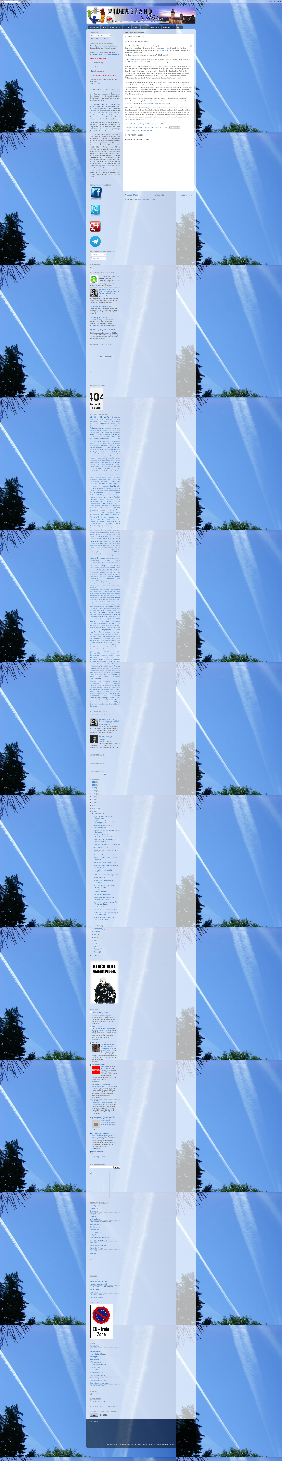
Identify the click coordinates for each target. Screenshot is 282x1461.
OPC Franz (102, 618)
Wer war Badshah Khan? (102, 895)
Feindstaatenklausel (114, 490)
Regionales (167, 27)
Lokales (92, 581)
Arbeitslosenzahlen (112, 439)
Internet (118, 541)
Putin (113, 630)
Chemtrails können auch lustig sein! (106, 855)
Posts (94, 254)
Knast (118, 556)
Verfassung (117, 683)
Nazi (102, 608)
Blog (104, 27)
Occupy (110, 612)
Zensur (117, 704)
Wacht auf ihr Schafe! (101, 907)
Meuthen (98, 593)
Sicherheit (106, 649)
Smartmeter (113, 649)
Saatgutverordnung (105, 640)
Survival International (97, 1386)
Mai (95, 940)
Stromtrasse (107, 659)
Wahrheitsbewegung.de (98, 1364)
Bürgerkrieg (101, 458)
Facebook (92, 490)
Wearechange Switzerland (99, 1378)
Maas (118, 581)
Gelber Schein (105, 507)
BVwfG (95, 460)
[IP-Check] (94, 1394)
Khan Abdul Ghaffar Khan (136, 62)
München (117, 602)
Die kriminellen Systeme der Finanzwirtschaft (103, 826)
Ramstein (96, 634)
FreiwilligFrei (94, 1206)
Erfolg (95, 483)
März (96, 946)
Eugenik (93, 488)
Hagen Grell (116, 526)
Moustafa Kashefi (101, 602)
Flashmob (93, 495)
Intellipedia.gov (95, 1214)
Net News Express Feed (101, 1084)
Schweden (105, 644)
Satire (97, 642)
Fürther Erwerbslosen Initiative (100, 1222)
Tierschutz (107, 672)
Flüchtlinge (101, 495)
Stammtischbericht (96, 659)
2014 (94, 799)
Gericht (112, 512)
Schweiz (111, 645)
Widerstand (109, 700)
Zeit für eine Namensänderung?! (101, 306)
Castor (108, 460)
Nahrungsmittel (110, 606)
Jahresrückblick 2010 (101, 847)
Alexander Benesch (114, 428)
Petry (98, 625)
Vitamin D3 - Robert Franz (100, 715)
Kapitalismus (98, 552)
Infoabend (103, 538)
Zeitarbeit (112, 704)
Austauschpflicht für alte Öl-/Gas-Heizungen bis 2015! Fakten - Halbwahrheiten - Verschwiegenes (109, 292)
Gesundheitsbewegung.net (99, 1383)
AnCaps (100, 434)
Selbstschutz (96, 647)
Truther (118, 672)
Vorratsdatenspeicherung (98, 1240)
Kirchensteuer (93, 556)
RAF (114, 632)
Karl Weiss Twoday (96, 1248)
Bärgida (111, 445)
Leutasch (109, 574)
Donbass (117, 471)
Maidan (101, 583)
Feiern (106, 490)
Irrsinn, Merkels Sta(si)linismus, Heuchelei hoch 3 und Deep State (109, 1122)
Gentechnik (111, 510)
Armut (99, 441)
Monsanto (116, 598)
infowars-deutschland (100, 1133)
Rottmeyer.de (94, 1229)
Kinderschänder (99, 554)
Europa (102, 488)
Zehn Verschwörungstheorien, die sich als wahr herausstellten (104, 1136)
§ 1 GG (92, 417)
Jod (116, 547)
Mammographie (107, 583)
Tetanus (102, 670)
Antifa (108, 436)
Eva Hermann (116, 488)
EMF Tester (112, 479)
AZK (104, 443)
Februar (97, 949)
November (98, 923)
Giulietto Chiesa (110, 519)
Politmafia (106, 627)
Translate (106, 38)
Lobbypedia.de (95, 1219)
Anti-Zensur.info (95, 1224)
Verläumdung (107, 685)
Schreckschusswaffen (96, 644)
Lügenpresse (112, 581)
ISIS (106, 543)
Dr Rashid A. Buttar (101, 473)
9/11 (101, 421)
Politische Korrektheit (95, 627)
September (98, 929)
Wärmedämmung (94, 695)
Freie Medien (108, 497)
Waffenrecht (105, 691)
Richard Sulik (112, 636)
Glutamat (100, 523)
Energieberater (94, 481)
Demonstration (95, 469)
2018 (94, 788)
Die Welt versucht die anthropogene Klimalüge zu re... (106, 822)
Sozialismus (104, 655)
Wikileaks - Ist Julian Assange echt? (106, 875)
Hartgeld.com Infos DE (98, 1235)
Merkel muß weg (99, 591)
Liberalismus (116, 574)
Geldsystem (116, 508)
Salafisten (92, 642)
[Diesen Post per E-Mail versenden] (170, 127)
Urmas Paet (111, 679)
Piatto (110, 625)
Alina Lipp (93, 430)
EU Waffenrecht (104, 486)
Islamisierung (116, 543)
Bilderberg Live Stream (99, 318)
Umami (106, 676)
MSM (112, 602)
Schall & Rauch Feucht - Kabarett (101, 1287)
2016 (94, 794)
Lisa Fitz (102, 576)
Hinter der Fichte (98, 1065)
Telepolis (93, 1216)
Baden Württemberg (114, 443)
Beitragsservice (94, 449)
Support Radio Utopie (99, 1014)
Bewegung (107, 449)
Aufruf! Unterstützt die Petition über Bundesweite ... (106, 851)
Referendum (111, 634)
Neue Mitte (107, 608)
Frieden (117, 499)
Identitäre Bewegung (97, 536)
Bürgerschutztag (110, 458)
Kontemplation (95, 563)
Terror (107, 668)
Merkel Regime (110, 591)
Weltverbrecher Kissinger (99, 698)
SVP (110, 661)
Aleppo (107, 428)
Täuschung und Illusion (99, 666)
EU (119, 483)
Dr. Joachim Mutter (112, 473)
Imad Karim (109, 536)
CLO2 (97, 464)
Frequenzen (110, 499)
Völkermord (100, 687)
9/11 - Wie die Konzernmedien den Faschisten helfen (106, 891)
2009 (94, 955)
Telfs (103, 668)
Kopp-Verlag (94, 1251)
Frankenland (93, 497)
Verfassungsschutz (95, 685)
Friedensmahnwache (96, 501)
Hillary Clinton (110, 532)
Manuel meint (95, 585)
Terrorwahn (94, 670)
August (96, 931)
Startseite (159, 195)
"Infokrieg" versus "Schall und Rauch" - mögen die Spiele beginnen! (103, 330)
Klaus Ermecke (104, 556)
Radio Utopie (97, 1026)
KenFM (114, 552)
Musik (113, 604)
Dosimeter (92, 473)
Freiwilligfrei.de (95, 1351)
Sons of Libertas (109, 653)
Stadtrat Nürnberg (103, 657)
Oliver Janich (112, 616)
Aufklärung (93, 125)
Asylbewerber (116, 441)
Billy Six (114, 452)
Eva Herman (107, 488)
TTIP (96, 674)
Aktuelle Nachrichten (100, 1012)
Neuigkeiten (113, 608)
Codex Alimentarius (107, 464)
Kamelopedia (94, 1289)
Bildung (109, 452)
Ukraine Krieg (95, 676)
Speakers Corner (114, 655)
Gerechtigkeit (105, 512)
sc (100, 642)
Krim (101, 567)
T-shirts (118, 661)
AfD (97, 424)
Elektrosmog (103, 479)
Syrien (113, 661)
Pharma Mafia (105, 625)
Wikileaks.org (94, 1208)
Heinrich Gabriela (95, 530)
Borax (91, 454)
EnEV (91, 483)
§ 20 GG (106, 417)
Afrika (113, 424)
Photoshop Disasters (97, 1297)
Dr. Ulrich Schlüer (115, 475)
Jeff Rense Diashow (97, 1295)
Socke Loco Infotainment (98, 1281)
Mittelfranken (93, 598)
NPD (91, 612)
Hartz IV (100, 528)
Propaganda (106, 630)
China (102, 462)
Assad (107, 441)
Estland (110, 483)
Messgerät (93, 593)
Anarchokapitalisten (115, 432)
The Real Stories (98, 1151)
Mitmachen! (94, 27)
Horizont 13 (94, 1370)
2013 (94, 802)
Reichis (92, 636)
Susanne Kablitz (103, 661)
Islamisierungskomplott (96, 545)
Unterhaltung (104, 679)
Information (96, 541)
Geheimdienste (114, 505)
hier (131, 53)
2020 (94, 785)
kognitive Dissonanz (98, 558)
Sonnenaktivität (95, 653)
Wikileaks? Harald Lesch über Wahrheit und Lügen (104, 898)
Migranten (117, 593)
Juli (95, 934)
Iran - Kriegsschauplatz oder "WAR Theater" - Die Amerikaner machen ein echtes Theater (109, 1047)
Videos (127, 27)
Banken (104, 445)
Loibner (118, 578)
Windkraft (92, 702)
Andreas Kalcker (108, 434)
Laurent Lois (102, 574)
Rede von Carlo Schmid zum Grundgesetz (103, 817)
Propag (99, 630)
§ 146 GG (98, 417)
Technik (111, 666)
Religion (105, 636)
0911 (111, 417)
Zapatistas (105, 704)
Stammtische (154, 27)
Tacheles (92, 663)
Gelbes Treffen (95, 1367)
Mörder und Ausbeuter (111, 600)
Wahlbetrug (93, 693)
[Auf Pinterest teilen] (178, 127)
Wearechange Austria (97, 1375)
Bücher (136, 27)
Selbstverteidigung (105, 647)
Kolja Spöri (109, 558)
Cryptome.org (94, 1211)
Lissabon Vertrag (113, 576)
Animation (116, 434)
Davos (105, 466)
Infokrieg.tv (93, 1357)
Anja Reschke (94, 436)
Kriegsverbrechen (94, 567)
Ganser (92, 505)
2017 (94, 791)
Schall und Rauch (106, 642)
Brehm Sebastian (103, 454)
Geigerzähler (93, 507)
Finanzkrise (115, 493)
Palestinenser (94, 623)
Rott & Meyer (97, 1101)
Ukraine (117, 674)
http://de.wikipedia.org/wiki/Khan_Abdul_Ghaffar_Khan (147, 124)
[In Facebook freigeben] (176, 127)
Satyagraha (163, 103)
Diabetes (114, 468)
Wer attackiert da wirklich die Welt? (106, 910)
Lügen (106, 581)
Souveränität (94, 655)
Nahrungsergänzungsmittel (97, 606)
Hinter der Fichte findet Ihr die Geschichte (109, 1067)
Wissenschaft (110, 702)
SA (98, 640)
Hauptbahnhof (109, 528)
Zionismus (93, 706)
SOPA (118, 653)
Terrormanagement (115, 668)
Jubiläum (97, 549)
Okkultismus (116, 614)
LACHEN (116, 570)
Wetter (118, 697)
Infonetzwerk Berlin (96, 1372)
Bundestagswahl (115, 456)
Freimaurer (94, 499)
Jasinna (117, 545)
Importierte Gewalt (95, 538)
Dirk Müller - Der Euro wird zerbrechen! (103, 871)
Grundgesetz (98, 526)
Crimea (101, 466)
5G (98, 421)
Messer (118, 591)
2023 (94, 782)
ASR (103, 441)
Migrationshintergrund (108, 595)
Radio (101, 632)
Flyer (144, 27)
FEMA (91, 493)
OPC (96, 618)
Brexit (118, 454)
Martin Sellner (116, 585)
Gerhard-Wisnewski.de (98, 1245)
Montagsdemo (94, 600)
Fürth (103, 503)
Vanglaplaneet (106, 681)
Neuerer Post (131, 195)
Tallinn (98, 663)
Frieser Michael (113, 501)
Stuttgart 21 (94, 661)
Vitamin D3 (116, 685)
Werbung (112, 698)
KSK (115, 567)
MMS (99, 598)
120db (91, 419)
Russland (93, 640)
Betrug (102, 449)
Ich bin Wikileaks (99, 877)
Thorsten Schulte (98, 672)
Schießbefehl (116, 642)
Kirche (118, 554)
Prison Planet (93, 630)
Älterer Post (186, 195)
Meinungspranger (115, 589)
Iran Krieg (100, 543)
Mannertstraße (116, 583)
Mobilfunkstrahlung (107, 598)
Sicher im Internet (96, 649)
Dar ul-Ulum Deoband (162, 87)
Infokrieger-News (98, 1157)
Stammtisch (115, 657)
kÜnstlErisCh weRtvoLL (104, 570)
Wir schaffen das (101, 702)
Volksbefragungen (115, 687)
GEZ (103, 519)
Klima (113, 556)
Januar (96, 952)
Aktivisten (100, 428)
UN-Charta (108, 113)
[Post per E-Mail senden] (166, 127)
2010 (94, 811)
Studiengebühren (115, 659)
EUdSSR (115, 485)
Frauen (100, 497)
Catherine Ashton (115, 460)
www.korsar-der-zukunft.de (163, 48)
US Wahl (117, 679)
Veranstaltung (116, 681)
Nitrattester (109, 610)
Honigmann (117, 532)
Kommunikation (94, 560)
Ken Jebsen (107, 552)
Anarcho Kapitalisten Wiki (98, 1284)
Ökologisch (103, 616)
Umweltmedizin (116, 676)
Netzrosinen (94, 1292)
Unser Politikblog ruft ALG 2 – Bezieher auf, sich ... (104, 918)
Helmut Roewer (111, 530)
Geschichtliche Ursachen (110, 514)
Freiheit (117, 497)
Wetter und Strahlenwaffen (97, 700)
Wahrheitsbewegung (113, 693)
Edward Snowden (107, 477)
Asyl (110, 441)
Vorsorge (112, 689)
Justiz (92, 552)
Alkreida (98, 430)
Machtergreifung (94, 583)
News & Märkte (115, 27)
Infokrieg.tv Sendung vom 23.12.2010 (107, 844)
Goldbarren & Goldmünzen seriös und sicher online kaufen (104, 1103)
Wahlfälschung (101, 693)
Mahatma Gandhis (147, 103)
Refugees (117, 634)
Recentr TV (103, 634)
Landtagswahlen (94, 572)
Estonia (115, 483)
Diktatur (98, 471)
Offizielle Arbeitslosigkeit (104, 614)
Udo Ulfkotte (111, 674)
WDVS (105, 695)
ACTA (113, 421)
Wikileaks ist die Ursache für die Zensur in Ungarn (105, 840)
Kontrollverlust (106, 562)
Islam (110, 543)
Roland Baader (115, 638)
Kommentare (97, 258)
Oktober (97, 926)
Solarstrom (107, 651)
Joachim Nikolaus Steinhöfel (98, 547)
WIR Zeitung (94, 1243)
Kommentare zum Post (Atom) (144, 199)
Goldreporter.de (95, 1232)
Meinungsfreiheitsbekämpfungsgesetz (100, 589)
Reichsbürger (98, 636)
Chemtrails (96, 462)
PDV (113, 623)
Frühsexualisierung (95, 503)
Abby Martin (107, 421)
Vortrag (117, 689)
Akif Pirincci (117, 426)
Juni (95, 937)
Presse (118, 627)
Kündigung (92, 570)
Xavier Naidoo (98, 704)
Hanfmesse (93, 528)
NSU (95, 612)
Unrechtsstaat (95, 679)
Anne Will (102, 436)
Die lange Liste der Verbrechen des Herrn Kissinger (106, 737)
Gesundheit (96, 517)
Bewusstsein (115, 449)
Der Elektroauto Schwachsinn (109, 276)
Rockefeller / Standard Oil (102, 638)
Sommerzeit (117, 651)
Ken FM (92, 1349)
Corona (92, 466)
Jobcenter (110, 547)
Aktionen (143, 130)
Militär (118, 595)
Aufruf (99, 443)
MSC (108, 602)
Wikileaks (117, 700)
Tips (111, 672)
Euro (98, 488)
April (95, 943)
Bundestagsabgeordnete (102, 456)
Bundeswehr (93, 458)
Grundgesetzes (95, 106)
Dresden (92, 477)
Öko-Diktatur (94, 616)
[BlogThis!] (172, 127)
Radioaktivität (108, 632)
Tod (115, 672)
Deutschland (106, 469)
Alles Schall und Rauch (101, 1043)
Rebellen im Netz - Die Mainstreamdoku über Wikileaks (105, 836)
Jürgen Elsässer (115, 550)
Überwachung (102, 674)
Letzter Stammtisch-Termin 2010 (105, 862)
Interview (92, 543)
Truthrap (92, 674)
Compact (117, 464)
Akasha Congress (108, 426)
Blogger (173, 1444)
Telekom (99, 668)
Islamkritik (106, 545)
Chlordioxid (108, 462)
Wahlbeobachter (115, 691)
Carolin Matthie (101, 460)
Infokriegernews (95, 1362)
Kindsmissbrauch (110, 554)
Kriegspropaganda (114, 565)
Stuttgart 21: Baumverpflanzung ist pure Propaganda (106, 913)
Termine (178, 27)
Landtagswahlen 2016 (106, 572)
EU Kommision (94, 486)
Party (109, 623)
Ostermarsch (116, 621)
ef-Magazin (117, 477)
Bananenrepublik (94, 445)
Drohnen (98, 477)
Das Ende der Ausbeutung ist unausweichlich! (104, 886)
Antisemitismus (115, 436)
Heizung (103, 530)
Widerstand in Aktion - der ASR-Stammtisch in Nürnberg (104, 1118)
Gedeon (97, 505)
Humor (97, 534)
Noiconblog (94, 1279)
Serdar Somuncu (115, 647)
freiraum (102, 499)
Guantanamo (108, 526)
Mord (100, 600)
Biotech (118, 452)
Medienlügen (95, 587)
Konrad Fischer (112, 560)
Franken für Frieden (113, 495)
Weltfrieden (116, 695)
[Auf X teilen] (174, 127)
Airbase (100, 426)
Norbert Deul (116, 610)
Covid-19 (96, 466)
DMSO (103, 471)
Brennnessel (112, 454)
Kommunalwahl (116, 558)
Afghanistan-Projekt (166, 50)
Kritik (112, 567)
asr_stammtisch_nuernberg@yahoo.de (104, 54)
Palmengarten (103, 623)
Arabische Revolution (98, 439)
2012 (96, 419)
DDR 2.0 (110, 466)
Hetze (104, 532)
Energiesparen (104, 481)
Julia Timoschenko (105, 549)
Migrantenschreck (94, 595)
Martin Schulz (106, 585)
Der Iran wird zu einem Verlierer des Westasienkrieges (103, 1029)
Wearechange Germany (98, 1380)
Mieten (112, 593)
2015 (94, 796)
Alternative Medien (95, 432)
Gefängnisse (104, 505)
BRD (95, 454)
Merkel (91, 591)
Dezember (98, 813)
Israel (112, 545)
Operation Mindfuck (99, 621)
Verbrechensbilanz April (99, 683)
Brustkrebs (93, 456)
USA (91, 681)
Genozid (102, 510)
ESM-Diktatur (102, 483)
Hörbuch (92, 534)
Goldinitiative (108, 524)
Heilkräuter (117, 528)
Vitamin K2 (93, 687)
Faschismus (99, 490)
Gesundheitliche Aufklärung (99, 1237)
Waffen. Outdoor (95, 691)
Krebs (112, 562)
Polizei (113, 627)
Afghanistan (135, 130)
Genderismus (94, 510)
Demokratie (116, 466)
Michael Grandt (105, 593)
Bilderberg (93, 452)
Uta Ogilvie (97, 681)
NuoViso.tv (93, 1253)
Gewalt (105, 517)
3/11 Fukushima (106, 419)
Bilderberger (101, 452)
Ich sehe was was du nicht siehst (110, 534)
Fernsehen (98, 493)
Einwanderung (93, 479)
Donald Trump (110, 471)
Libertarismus (94, 576)
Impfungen (117, 536)
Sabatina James (115, 640)
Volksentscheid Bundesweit (99, 689)
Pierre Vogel (116, 625)
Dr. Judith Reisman (104, 475)
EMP (119, 479)
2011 (94, 808)
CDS (91, 462)
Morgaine (93, 602)
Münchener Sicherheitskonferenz (99, 604)
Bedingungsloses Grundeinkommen (105, 447)
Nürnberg (102, 612)
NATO (99, 608)
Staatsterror (93, 657)
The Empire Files (110, 670)
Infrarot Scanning (109, 541)
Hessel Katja (98, 532)
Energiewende (115, 481)
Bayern (118, 445)
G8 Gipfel (117, 503)
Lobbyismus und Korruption (102, 578)
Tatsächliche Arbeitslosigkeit (111, 663)
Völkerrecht (107, 687)
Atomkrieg (92, 443)
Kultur (118, 567)
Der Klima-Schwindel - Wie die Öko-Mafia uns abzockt (106, 903)
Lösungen (150, 130)
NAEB (118, 604)
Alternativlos (104, 432)
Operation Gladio (113, 619)
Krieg (103, 565)
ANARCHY (93, 434)
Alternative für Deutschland (111, 430)
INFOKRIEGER (114, 538)
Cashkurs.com (95, 1227)
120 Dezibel (117, 417)
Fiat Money (107, 493)
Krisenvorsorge (106, 567)
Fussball (109, 503)
